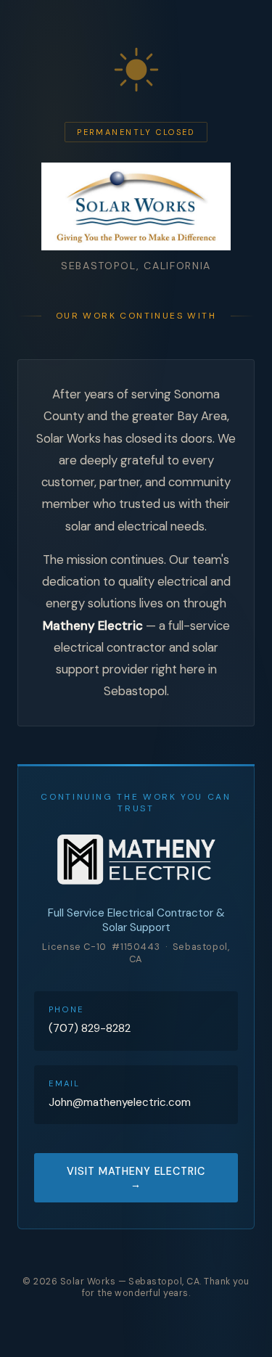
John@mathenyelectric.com (120, 1102)
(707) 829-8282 (90, 1028)
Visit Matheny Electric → (136, 1178)
